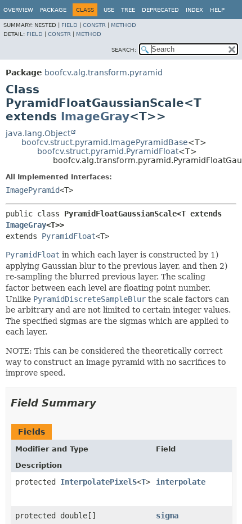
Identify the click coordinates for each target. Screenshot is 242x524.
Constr (94, 25)
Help (217, 10)
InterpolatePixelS (98, 481)
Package (53, 10)
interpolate (180, 481)
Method (123, 25)
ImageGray (95, 116)
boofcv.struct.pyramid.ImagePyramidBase (104, 142)
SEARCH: (123, 50)
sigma (167, 515)
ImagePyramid (33, 190)
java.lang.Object (38, 133)
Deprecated (160, 10)
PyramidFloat (69, 236)
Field (69, 25)
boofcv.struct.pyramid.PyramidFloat (107, 151)
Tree (128, 10)
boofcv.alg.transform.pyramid (103, 72)
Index (194, 10)
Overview (18, 10)
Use (109, 10)
